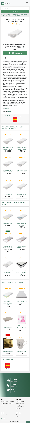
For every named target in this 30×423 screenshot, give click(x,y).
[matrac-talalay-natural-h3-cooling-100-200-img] (21, 186)
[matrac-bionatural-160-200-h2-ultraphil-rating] (7, 233)
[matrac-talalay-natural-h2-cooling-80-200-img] (21, 141)
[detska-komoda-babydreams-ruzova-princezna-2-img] (21, 319)
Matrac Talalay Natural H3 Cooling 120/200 (8, 148)
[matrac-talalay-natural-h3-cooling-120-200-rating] (7, 135)
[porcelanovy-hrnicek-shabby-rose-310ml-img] (21, 343)
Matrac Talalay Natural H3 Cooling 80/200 (8, 193)
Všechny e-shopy (20, 406)
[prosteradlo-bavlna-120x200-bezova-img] (7, 319)
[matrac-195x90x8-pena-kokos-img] (21, 295)
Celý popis (24, 47)
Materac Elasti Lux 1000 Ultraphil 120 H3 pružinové (7, 272)
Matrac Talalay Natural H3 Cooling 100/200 (22, 193)
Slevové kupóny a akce (21, 401)
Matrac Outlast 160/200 (8, 223)
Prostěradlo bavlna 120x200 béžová (8, 326)
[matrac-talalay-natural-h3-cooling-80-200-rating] (7, 180)
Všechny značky (19, 405)
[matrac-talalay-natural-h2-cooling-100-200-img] (21, 163)
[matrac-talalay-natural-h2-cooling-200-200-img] (7, 163)
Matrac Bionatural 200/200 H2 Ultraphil (21, 247)
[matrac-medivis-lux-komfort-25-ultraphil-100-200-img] (7, 295)
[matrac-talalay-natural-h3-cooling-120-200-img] (7, 141)
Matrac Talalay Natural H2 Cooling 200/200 (8, 171)
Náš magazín (4, 414)
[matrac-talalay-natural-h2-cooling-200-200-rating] (7, 157)
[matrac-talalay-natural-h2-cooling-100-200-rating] (21, 157)
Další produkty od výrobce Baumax (12, 282)
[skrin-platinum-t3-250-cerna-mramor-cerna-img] (7, 343)
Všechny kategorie (20, 403)
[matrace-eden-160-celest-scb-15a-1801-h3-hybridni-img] (21, 264)
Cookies (18, 416)
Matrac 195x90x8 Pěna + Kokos (22, 302)
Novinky (18, 408)
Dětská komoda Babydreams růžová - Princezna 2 (21, 327)
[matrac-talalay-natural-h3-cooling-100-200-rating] (21, 180)
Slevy (17, 410)
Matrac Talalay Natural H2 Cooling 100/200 (22, 171)
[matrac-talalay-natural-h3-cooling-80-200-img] (7, 186)
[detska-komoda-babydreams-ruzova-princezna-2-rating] (21, 313)
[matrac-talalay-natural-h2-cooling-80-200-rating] (21, 135)
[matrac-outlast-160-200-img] (7, 217)
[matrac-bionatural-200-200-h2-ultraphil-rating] (21, 233)
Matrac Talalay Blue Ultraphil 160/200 (21, 224)
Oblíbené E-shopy (7, 360)
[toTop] (28, 422)
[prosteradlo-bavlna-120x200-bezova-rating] (7, 313)
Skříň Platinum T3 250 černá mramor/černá (8, 350)
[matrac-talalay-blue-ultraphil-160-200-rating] (21, 211)
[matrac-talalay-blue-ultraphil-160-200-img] (21, 217)
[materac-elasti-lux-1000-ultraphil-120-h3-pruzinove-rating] (7, 258)
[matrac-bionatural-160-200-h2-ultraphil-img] (7, 239)
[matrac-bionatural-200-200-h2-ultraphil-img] (21, 239)
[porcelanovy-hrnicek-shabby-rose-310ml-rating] (21, 337)
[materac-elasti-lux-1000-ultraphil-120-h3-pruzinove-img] (7, 264)
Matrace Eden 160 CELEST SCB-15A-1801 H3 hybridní (21, 272)
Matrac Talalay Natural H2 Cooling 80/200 (22, 148)
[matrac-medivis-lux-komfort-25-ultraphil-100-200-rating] (7, 289)
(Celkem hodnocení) (15, 25)
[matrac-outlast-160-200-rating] (7, 211)
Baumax (9, 110)
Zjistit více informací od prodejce (16, 116)
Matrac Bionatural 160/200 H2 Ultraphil (7, 247)
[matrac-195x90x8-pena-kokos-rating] (21, 289)
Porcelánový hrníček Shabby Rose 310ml (21, 350)
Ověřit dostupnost (16, 53)
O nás (17, 414)
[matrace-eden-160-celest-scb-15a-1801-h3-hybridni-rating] (21, 258)
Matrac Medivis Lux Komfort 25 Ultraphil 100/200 (7, 303)
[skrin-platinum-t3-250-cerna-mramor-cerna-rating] (7, 337)
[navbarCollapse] (27, 3)
